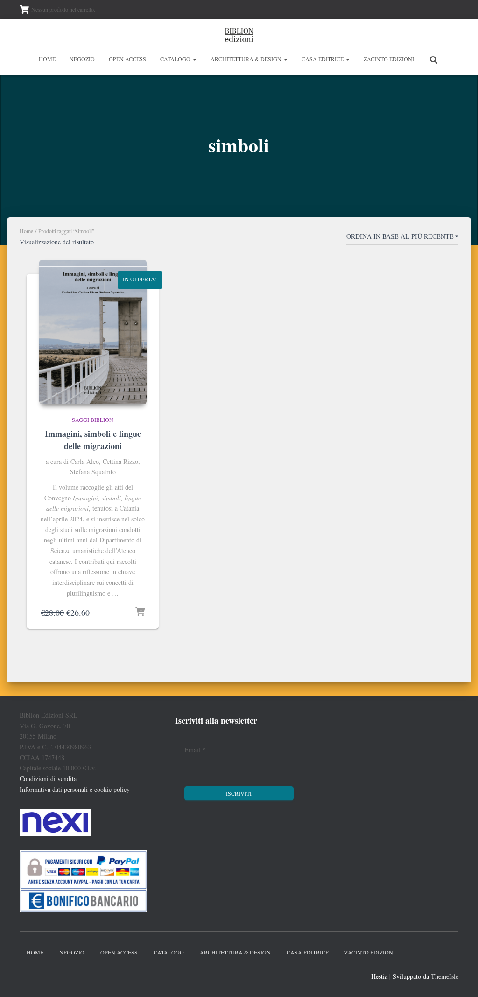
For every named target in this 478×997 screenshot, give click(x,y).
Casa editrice (323, 59)
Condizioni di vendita (48, 778)
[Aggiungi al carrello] (140, 612)
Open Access (127, 59)
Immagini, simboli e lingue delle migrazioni (93, 439)
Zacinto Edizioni (389, 59)
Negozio (82, 59)
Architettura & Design (247, 59)
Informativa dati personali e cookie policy (75, 789)
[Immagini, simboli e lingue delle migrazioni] (93, 332)
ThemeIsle (444, 976)
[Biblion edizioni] (239, 35)
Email (195, 749)
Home (47, 59)
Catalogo (176, 59)
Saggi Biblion (92, 419)
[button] (194, 59)
